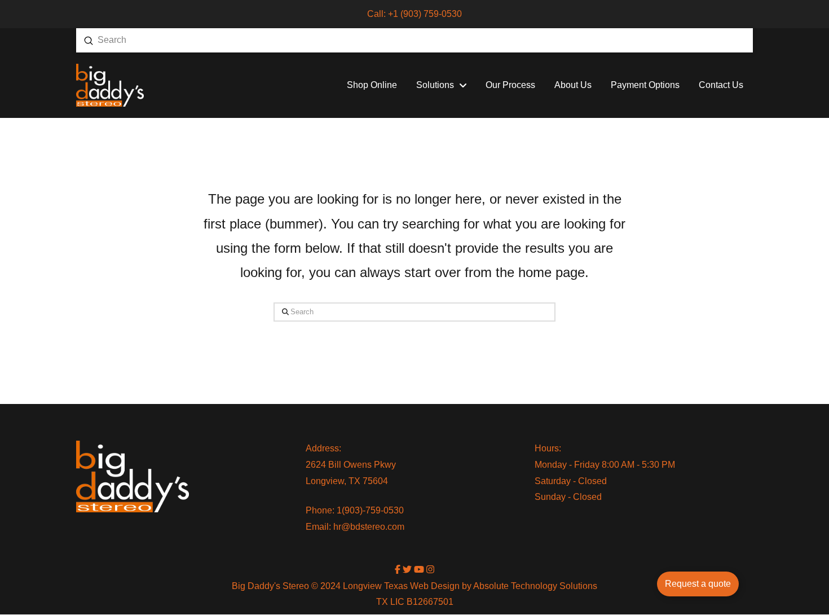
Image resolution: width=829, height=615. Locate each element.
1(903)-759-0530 (370, 510)
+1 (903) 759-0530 (425, 14)
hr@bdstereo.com (368, 526)
